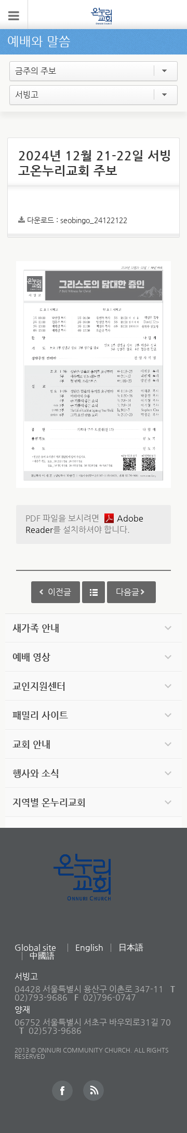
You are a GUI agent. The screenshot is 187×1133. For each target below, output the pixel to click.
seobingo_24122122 (93, 220)
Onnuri (94, 888)
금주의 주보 (35, 71)
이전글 (59, 592)
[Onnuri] (101, 15)
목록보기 (93, 592)
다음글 (127, 592)
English (89, 947)
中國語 (42, 956)
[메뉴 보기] (14, 14)
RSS (93, 1090)
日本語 (130, 947)
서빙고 (26, 95)
